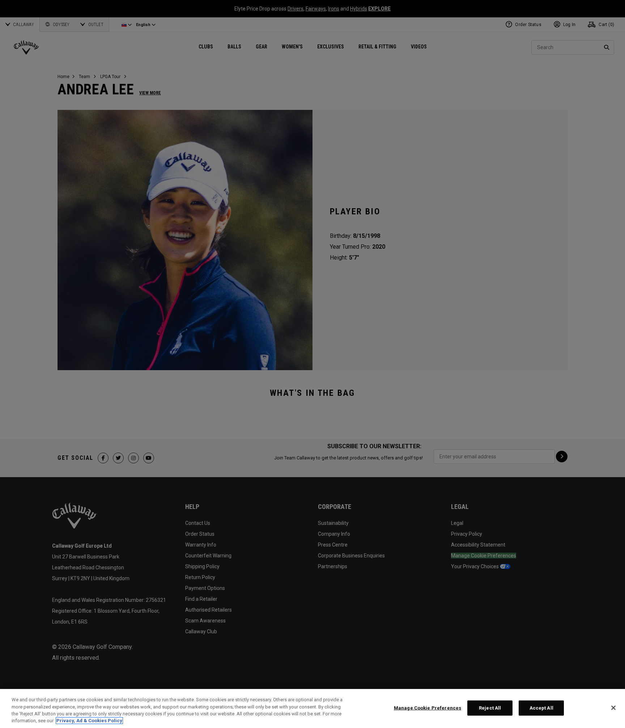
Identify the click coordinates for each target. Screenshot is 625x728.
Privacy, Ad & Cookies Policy (89, 720)
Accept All (541, 708)
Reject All (490, 708)
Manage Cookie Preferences (427, 708)
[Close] (613, 708)
